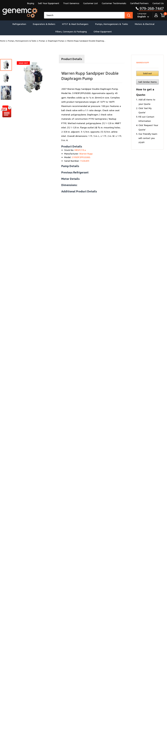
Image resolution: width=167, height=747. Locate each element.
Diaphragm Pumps (56, 41)
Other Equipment (103, 31)
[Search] (129, 15)
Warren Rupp (142, 62)
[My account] (156, 15)
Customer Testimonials (114, 3)
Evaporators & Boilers (44, 24)
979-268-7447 (151, 8)
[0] (163, 15)
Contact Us (158, 3)
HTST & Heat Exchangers (75, 24)
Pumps (42, 41)
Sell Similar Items (147, 81)
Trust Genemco (71, 3)
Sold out (147, 73)
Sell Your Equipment (48, 3)
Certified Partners (139, 3)
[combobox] (84, 15)
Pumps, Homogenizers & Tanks (111, 24)
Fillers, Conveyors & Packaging (71, 31)
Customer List (90, 3)
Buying (30, 3)
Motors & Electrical (144, 24)
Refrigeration (19, 24)
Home (3, 41)
